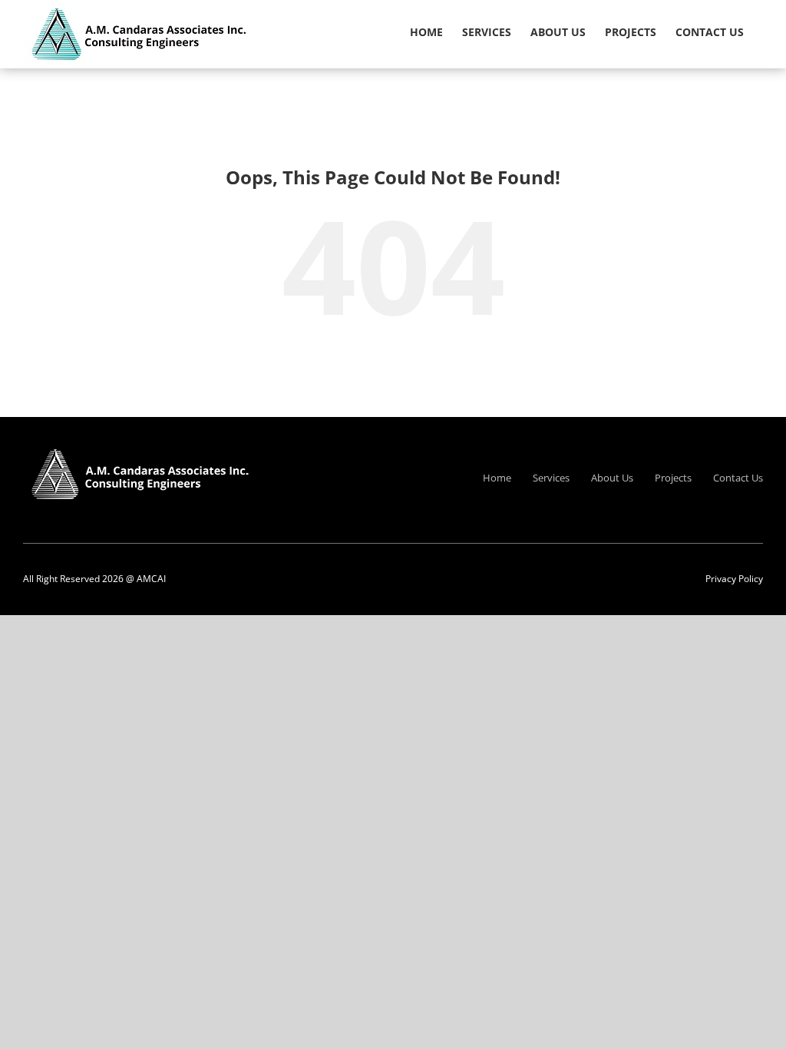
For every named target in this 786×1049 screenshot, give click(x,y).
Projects (673, 478)
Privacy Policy (734, 578)
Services (551, 478)
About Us (612, 478)
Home (497, 478)
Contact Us (738, 478)
